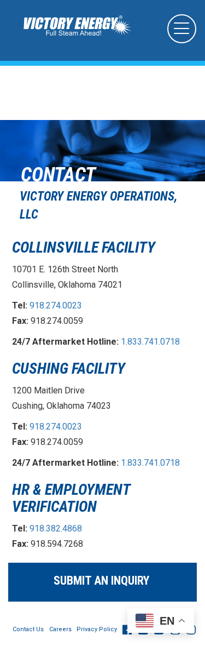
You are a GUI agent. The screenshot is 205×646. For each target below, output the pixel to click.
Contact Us (28, 629)
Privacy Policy (97, 629)
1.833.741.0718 (150, 341)
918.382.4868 (56, 528)
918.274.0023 (56, 305)
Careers (60, 629)
